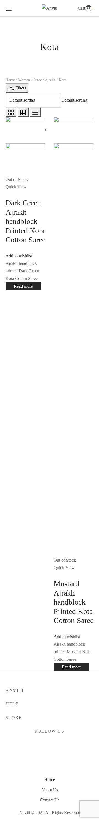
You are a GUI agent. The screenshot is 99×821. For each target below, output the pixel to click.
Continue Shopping (35, 61)
